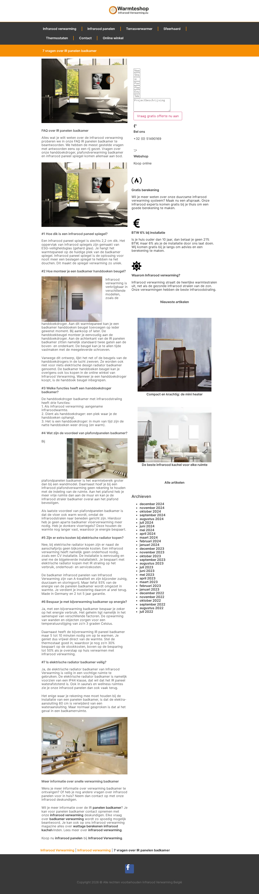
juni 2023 (147, 571)
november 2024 (152, 508)
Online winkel (113, 38)
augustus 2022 (151, 608)
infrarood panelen (69, 838)
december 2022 (152, 593)
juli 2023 (146, 567)
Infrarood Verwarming (105, 838)
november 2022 (152, 597)
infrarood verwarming (105, 830)
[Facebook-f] (129, 868)
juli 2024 (146, 522)
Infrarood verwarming (59, 29)
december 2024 (152, 504)
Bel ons (139, 132)
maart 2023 (149, 582)
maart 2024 (149, 537)
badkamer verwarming (66, 819)
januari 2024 (149, 545)
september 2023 (152, 560)
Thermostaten (57, 38)
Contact (85, 38)
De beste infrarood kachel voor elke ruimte (174, 465)
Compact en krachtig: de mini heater (174, 394)
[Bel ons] (135, 125)
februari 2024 (150, 541)
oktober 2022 (150, 600)
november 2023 (152, 552)
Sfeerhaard (171, 29)
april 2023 (147, 578)
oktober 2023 (150, 556)
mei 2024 (147, 530)
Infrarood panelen (101, 29)
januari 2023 (149, 589)
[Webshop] (135, 150)
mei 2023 (147, 575)
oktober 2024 (150, 511)
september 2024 (153, 515)
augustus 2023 (151, 563)
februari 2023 (150, 586)
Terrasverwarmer (139, 29)
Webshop (141, 156)
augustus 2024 (152, 519)
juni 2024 (147, 526)
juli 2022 (146, 612)
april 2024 (148, 534)
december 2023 (152, 549)
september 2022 (152, 604)
